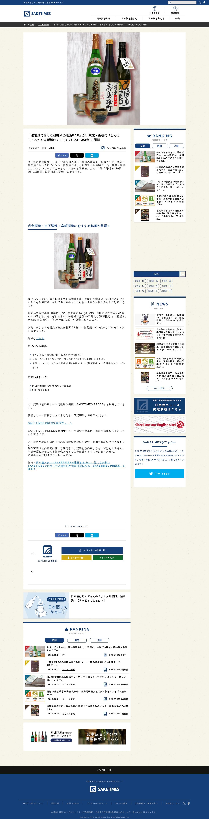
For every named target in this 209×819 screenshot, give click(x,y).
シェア (63, 155)
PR (63, 655)
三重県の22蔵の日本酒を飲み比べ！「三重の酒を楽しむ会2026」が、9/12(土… (84, 663)
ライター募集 (121, 803)
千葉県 (166, 286)
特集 (177, 18)
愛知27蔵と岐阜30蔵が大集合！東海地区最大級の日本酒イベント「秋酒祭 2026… (87, 693)
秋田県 (166, 291)
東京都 (139, 286)
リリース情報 (48, 148)
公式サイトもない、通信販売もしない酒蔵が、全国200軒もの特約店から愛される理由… (87, 649)
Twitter (200, 2)
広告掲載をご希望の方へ (146, 803)
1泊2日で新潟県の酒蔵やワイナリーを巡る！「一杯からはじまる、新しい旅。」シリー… (86, 678)
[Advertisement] (77, 199)
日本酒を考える (156, 18)
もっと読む (159, 388)
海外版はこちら (172, 803)
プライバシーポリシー (97, 803)
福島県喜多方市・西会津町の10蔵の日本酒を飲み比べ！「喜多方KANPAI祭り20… (87, 707)
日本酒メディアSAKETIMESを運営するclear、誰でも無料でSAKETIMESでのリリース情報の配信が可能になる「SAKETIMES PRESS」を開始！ (76, 465)
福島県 (153, 291)
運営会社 (55, 803)
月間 (99, 640)
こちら (40, 338)
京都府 (166, 281)
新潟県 (139, 281)
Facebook (204, 2)
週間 (77, 640)
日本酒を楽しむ (129, 18)
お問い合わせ (73, 803)
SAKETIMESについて (32, 803)
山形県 (139, 291)
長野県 (153, 286)
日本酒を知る (103, 18)
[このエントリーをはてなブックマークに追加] (92, 155)
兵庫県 (153, 281)
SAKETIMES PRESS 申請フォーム (50, 423)
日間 (54, 640)
